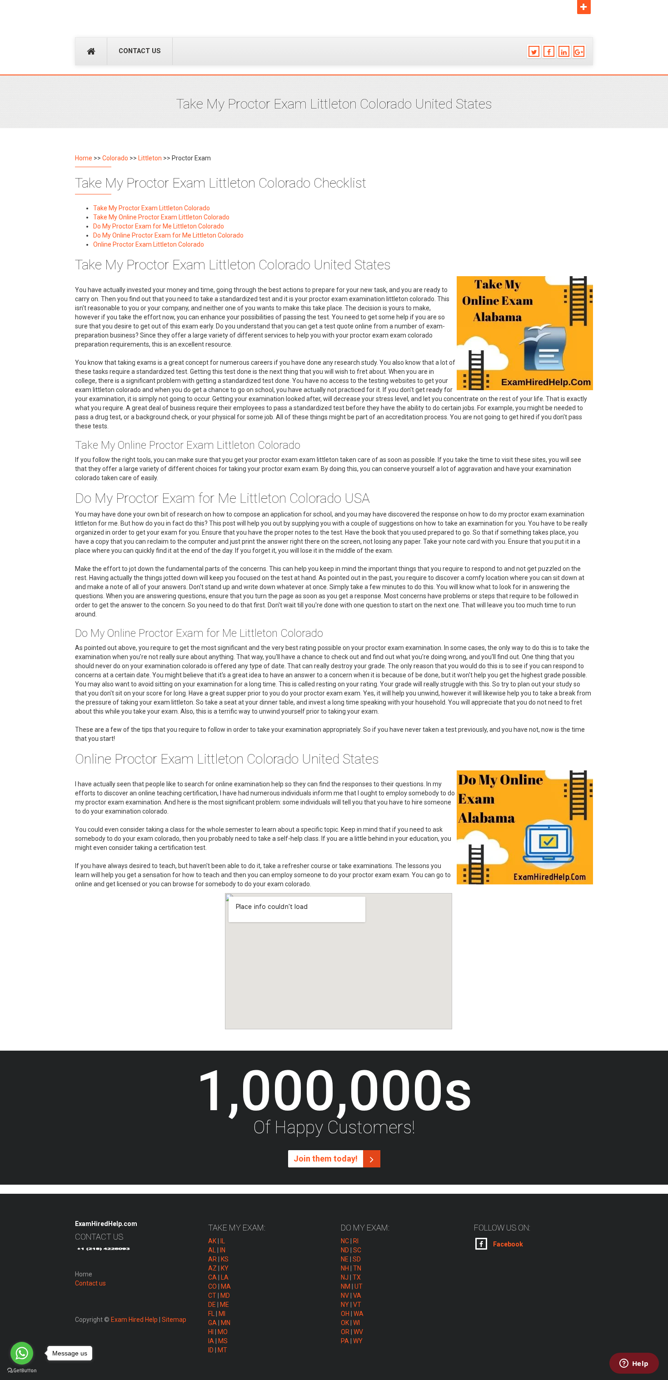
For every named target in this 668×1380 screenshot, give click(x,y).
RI (356, 1241)
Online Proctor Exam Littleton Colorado (148, 244)
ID (211, 1350)
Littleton (150, 158)
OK (345, 1322)
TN (357, 1268)
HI (211, 1331)
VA (357, 1295)
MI (222, 1313)
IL (222, 1241)
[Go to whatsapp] (21, 1353)
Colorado (115, 158)
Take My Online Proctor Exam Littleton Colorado (161, 217)
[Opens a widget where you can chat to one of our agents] (634, 1364)
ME (224, 1304)
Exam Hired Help (134, 1319)
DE (212, 1304)
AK (212, 1241)
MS (223, 1341)
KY (225, 1268)
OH (345, 1313)
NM (345, 1286)
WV (358, 1331)
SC (357, 1250)
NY (345, 1304)
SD (357, 1259)
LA (225, 1277)
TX (357, 1277)
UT (358, 1286)
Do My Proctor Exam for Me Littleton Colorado (158, 226)
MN (225, 1322)
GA (212, 1322)
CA (212, 1277)
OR (345, 1331)
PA (345, 1341)
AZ (212, 1268)
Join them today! (326, 1158)
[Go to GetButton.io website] (21, 1371)
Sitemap (174, 1319)
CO (212, 1286)
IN (222, 1250)
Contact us (140, 51)
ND (345, 1250)
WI (356, 1322)
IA (211, 1341)
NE (345, 1259)
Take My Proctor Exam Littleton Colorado (151, 208)
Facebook (507, 1244)
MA (226, 1286)
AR (212, 1259)
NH (345, 1268)
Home (83, 158)
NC (345, 1241)
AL (212, 1250)
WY (358, 1341)
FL (211, 1313)
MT (222, 1350)
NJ (345, 1277)
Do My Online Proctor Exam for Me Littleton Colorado (168, 235)
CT (212, 1295)
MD (225, 1295)
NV (345, 1295)
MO (223, 1331)
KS (225, 1259)
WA (359, 1313)
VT (357, 1304)
